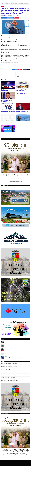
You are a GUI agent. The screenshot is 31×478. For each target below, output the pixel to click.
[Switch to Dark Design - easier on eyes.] (27, 1)
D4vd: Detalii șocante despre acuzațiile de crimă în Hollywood (8, 90)
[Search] (28, 1)
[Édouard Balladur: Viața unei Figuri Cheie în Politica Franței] (8, 95)
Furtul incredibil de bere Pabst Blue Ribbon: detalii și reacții (21, 90)
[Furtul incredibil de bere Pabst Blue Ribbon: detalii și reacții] (23, 85)
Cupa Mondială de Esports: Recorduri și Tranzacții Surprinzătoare (13, 357)
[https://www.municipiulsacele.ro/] (15, 275)
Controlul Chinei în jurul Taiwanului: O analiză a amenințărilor (22, 122)
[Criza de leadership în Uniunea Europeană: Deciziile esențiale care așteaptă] (8, 106)
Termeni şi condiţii (20, 463)
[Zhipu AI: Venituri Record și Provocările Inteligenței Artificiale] (8, 128)
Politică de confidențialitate (13, 463)
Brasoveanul (5, 15)
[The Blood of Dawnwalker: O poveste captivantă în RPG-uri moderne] (2, 342)
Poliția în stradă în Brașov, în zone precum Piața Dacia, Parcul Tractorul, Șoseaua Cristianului (8, 75)
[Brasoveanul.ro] (15, 1)
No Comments (13, 15)
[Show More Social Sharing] (20, 18)
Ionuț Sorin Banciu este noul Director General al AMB (22, 94)
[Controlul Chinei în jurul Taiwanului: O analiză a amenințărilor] (23, 117)
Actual (2, 6)
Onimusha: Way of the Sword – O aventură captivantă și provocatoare (10, 374)
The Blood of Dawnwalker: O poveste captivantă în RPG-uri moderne (10, 371)
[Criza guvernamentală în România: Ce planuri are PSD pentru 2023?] (23, 106)
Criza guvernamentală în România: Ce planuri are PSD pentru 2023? (22, 112)
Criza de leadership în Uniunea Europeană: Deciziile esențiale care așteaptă (8, 112)
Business (12, 338)
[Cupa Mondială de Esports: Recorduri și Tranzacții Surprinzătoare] (2, 357)
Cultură (6, 338)
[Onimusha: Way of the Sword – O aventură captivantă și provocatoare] (2, 346)
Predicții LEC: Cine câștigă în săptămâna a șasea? (11, 353)
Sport (3, 338)
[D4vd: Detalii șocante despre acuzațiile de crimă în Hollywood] (8, 85)
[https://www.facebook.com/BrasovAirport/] (15, 217)
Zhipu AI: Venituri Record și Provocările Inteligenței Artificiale (7, 133)
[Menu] (2, 1)
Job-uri (9, 338)
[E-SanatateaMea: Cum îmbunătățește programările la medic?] (8, 117)
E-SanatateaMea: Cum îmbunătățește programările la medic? (7, 122)
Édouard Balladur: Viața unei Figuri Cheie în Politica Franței (7, 101)
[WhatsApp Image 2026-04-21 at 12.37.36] (15, 182)
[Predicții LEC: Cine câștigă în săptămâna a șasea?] (2, 353)
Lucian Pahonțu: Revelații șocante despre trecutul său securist (9, 380)
